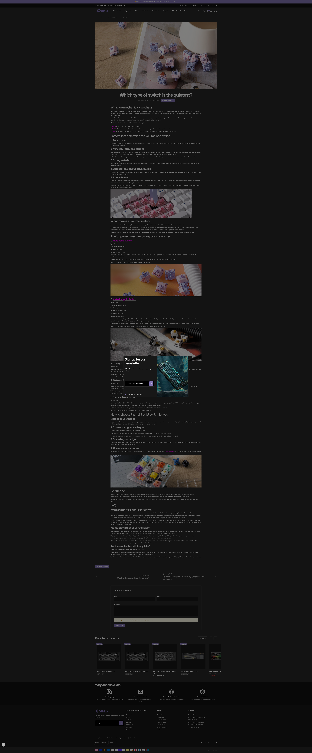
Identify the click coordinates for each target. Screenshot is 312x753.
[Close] (190, 357)
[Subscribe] (151, 383)
